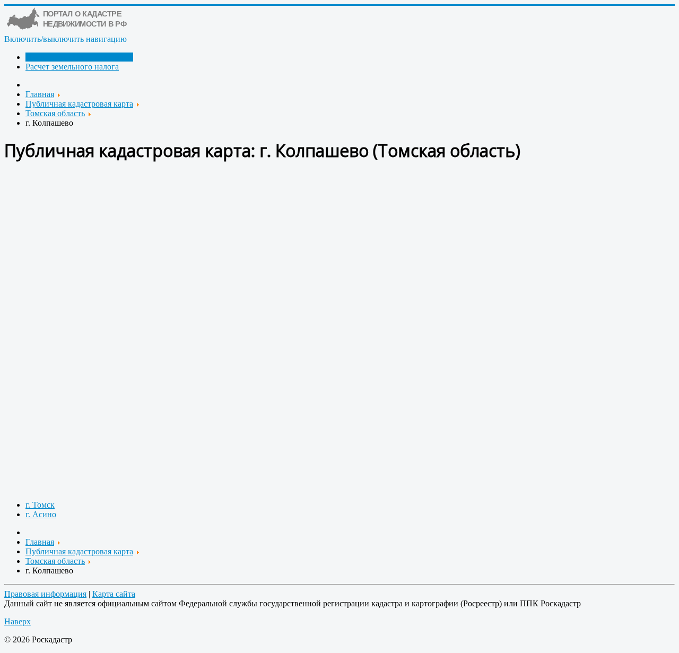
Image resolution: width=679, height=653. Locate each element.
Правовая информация (45, 593)
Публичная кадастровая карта (79, 57)
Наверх (17, 621)
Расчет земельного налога (72, 66)
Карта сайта (113, 593)
